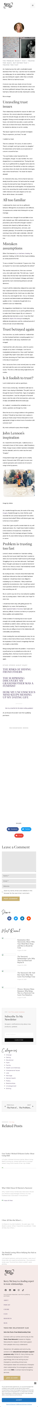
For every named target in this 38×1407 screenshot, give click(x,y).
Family (8, 1065)
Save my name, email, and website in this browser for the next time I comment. (18, 892)
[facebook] (6, 1290)
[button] (35, 1383)
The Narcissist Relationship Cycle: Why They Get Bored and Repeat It (26, 959)
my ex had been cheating (22, 253)
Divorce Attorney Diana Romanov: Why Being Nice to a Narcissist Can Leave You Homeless (25, 992)
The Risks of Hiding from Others (17, 671)
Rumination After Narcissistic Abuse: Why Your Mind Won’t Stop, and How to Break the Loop (26, 944)
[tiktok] (23, 1290)
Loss (7, 1073)
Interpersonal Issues (13, 1070)
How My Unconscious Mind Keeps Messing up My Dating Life (19, 694)
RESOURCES (8, 1318)
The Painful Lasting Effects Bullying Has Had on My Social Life (19, 1254)
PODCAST (7, 1305)
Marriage (9, 1075)
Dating (8, 1057)
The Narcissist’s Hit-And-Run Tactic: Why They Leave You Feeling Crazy (26, 975)
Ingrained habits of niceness (14, 609)
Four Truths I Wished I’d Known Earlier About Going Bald (18, 1155)
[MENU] (32, 5)
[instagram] (19, 1290)
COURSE (6, 1309)
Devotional (9, 1060)
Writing (8, 1088)
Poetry (8, 1081)
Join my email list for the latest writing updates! (19, 708)
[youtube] (14, 1290)
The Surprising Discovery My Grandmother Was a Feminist (18, 682)
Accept (19, 1400)
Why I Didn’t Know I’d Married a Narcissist (17, 1188)
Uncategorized (11, 1086)
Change (8, 1055)
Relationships (10, 1083)
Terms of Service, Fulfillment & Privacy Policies (19, 1404)
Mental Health (11, 1078)
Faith (8, 1062)
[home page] (19, 1272)
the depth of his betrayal (15, 318)
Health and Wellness (13, 1068)
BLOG (5, 1323)
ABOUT (6, 1300)
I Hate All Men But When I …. (12, 1220)
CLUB (5, 1314)
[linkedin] (10, 1290)
